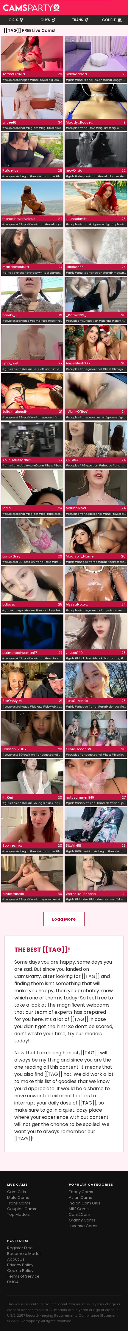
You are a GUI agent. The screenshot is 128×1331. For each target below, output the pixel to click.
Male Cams (18, 1197)
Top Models (18, 1214)
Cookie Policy (20, 1271)
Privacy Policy (20, 1265)
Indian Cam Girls (84, 1203)
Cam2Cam (79, 1214)
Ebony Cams (81, 1192)
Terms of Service (23, 1276)
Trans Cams (18, 1203)
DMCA (13, 1282)
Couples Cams (21, 1209)
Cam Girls (16, 1192)
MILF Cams (79, 1209)
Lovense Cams (83, 1226)
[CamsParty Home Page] (31, 7)
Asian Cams (80, 1197)
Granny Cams (82, 1220)
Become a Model (23, 1253)
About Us (15, 1259)
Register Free (20, 1248)
